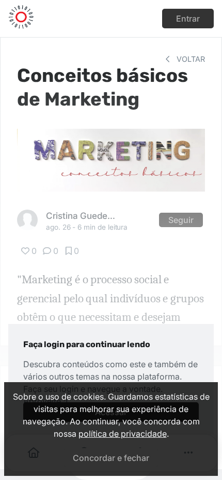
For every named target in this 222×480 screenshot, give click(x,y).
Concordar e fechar (111, 458)
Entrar (188, 18)
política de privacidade (122, 433)
